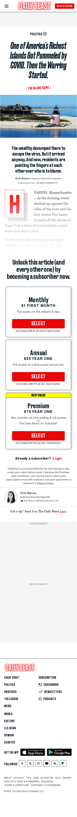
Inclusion (47, 781)
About (8, 778)
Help (58, 778)
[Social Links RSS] (55, 764)
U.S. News (10, 728)
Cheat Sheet (11, 677)
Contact (19, 778)
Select (38, 323)
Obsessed (10, 692)
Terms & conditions (16, 785)
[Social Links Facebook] (22, 764)
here (63, 511)
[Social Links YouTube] (46, 764)
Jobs (36, 778)
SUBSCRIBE (64, 6)
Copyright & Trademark (45, 785)
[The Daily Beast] (34, 6)
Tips (28, 778)
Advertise (47, 778)
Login (57, 458)
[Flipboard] (63, 764)
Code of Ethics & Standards (22, 781)
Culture (9, 721)
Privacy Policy (45, 483)
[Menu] (10, 6)
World (8, 714)
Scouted (9, 742)
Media (7, 706)
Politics (9, 684)
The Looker (11, 699)
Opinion (9, 735)
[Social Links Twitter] (30, 764)
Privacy (67, 778)
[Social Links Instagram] (38, 764)
